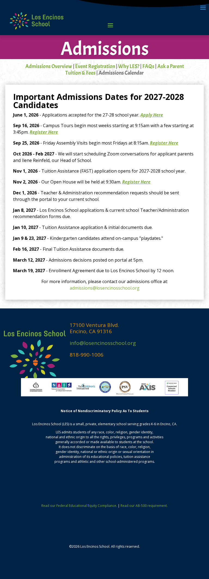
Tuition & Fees (80, 72)
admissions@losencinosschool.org (105, 288)
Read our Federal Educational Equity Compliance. (79, 505)
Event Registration (95, 66)
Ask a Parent (170, 66)
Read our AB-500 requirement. (144, 505)
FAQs (148, 66)
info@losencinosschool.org (103, 343)
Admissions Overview (48, 66)
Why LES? (128, 66)
